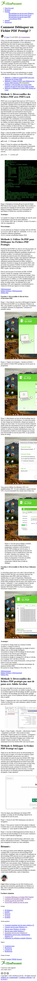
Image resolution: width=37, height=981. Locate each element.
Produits (7, 11)
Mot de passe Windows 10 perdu (16, 929)
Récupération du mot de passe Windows (21, 13)
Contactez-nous (9, 946)
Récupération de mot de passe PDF (20, 17)
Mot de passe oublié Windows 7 (15, 931)
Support (7, 20)
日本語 (14, 959)
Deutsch (19, 959)
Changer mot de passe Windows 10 (16, 927)
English (8, 959)
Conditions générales (25, 977)
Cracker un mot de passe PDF (14, 900)
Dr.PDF (7, 912)
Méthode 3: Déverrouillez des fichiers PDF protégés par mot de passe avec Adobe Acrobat (19, 85)
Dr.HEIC (7, 917)
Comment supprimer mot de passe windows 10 (19, 925)
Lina (7, 37)
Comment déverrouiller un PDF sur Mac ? (18, 899)
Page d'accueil (9, 8)
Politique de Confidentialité (9, 977)
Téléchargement (6, 290)
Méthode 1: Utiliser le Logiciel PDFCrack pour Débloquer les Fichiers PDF (19, 78)
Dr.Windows (9, 910)
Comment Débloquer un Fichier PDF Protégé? (19, 897)
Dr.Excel (7, 914)
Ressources (8, 22)
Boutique (7, 10)
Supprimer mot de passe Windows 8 (16, 933)
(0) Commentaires (24, 37)
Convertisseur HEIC (15, 19)
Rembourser (8, 951)
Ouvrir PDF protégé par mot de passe (16, 902)
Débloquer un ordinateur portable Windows (18, 938)
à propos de (8, 949)
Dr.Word (7, 915)
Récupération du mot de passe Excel (20, 15)
